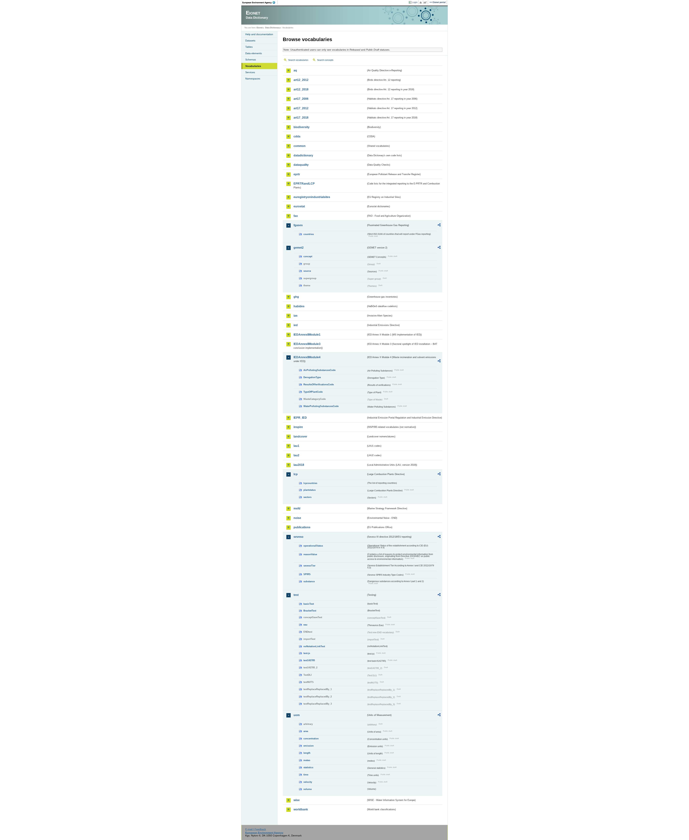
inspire (298, 427)
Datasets (250, 40)
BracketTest (309, 610)
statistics (308, 767)
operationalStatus (313, 545)
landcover (300, 436)
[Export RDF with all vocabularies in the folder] (439, 225)
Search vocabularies (298, 60)
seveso (298, 536)
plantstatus (309, 490)
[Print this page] (421, 2)
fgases (298, 225)
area (305, 731)
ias (295, 315)
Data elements (253, 53)
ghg (296, 296)
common (300, 145)
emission (308, 745)
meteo (306, 760)
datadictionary (303, 155)
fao (296, 215)
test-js (306, 653)
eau (305, 624)
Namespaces (252, 78)
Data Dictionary (272, 28)
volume (307, 789)
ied (296, 325)
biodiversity (302, 127)
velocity (307, 782)
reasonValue (310, 554)
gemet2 (299, 247)
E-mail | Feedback (255, 829)
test (296, 594)
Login (415, 2)
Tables (249, 46)
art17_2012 (301, 108)
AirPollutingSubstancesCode (319, 370)
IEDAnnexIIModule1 (307, 334)
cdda (297, 136)
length (306, 753)
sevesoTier (309, 565)
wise (297, 800)
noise (297, 517)
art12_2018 (301, 89)
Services (250, 72)
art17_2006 (301, 98)
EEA (260, 2)
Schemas (250, 59)
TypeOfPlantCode (313, 391)
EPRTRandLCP (304, 183)
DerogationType (312, 377)
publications (302, 527)
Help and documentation (259, 34)
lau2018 (299, 464)
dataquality (301, 164)
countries (308, 234)
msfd (297, 508)
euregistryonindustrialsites (312, 197)
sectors (307, 497)
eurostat (299, 206)
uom (297, 715)
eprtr (297, 174)
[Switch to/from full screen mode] (426, 2)
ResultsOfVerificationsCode (318, 384)
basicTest (308, 604)
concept (307, 256)
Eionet (260, 28)
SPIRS (307, 574)
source (307, 271)
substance (309, 581)
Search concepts (325, 60)
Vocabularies (253, 66)
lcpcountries (310, 483)
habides (299, 306)
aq (295, 70)
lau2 (296, 455)
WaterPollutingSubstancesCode (321, 406)
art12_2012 (301, 79)
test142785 (309, 660)
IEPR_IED (300, 417)
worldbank (301, 809)
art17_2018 (301, 117)
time (305, 774)
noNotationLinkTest (314, 646)
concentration (311, 738)
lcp (296, 474)
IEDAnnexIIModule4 (307, 357)
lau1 (296, 445)
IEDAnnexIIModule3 (307, 343)
